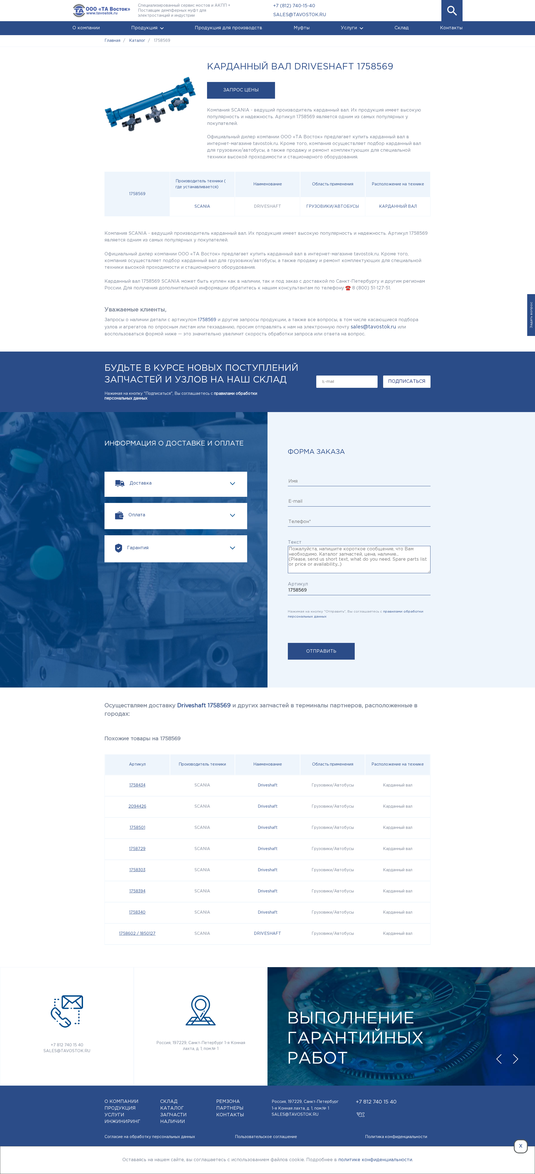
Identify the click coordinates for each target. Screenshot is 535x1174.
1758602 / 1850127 (137, 933)
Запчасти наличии (173, 1118)
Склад (402, 28)
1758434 (137, 785)
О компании (86, 28)
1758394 (137, 891)
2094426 (137, 806)
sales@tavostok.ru (373, 327)
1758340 (137, 912)
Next (515, 1059)
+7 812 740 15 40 (67, 1045)
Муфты (302, 28)
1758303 (137, 870)
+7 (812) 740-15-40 (294, 6)
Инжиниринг (122, 1122)
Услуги (349, 28)
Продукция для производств (228, 28)
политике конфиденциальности (375, 1160)
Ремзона (228, 1102)
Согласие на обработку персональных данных (149, 1137)
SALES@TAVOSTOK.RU (299, 15)
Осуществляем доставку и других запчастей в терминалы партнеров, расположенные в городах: (260, 709)
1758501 (137, 827)
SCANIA (202, 206)
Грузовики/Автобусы (332, 206)
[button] (452, 10)
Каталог (172, 1108)
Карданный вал (398, 206)
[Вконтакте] (361, 1112)
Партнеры (230, 1108)
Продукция (144, 28)
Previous (499, 1059)
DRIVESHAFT (267, 933)
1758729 (137, 849)
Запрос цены (241, 90)
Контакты (451, 28)
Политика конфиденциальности (396, 1137)
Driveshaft (268, 785)
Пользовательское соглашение (266, 1137)
